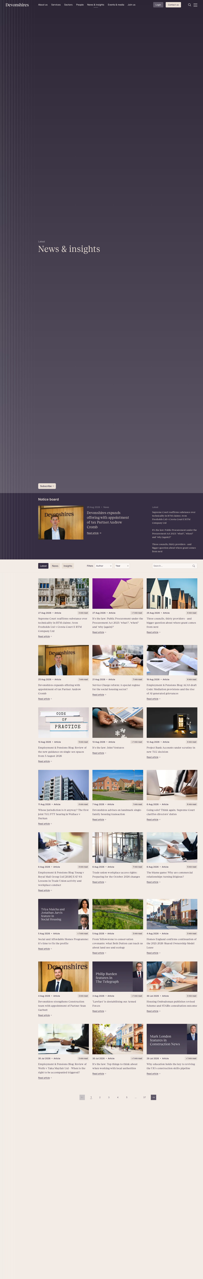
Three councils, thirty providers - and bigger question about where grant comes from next (174, 548)
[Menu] (195, 5)
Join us (131, 4)
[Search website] (189, 4)
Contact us (173, 4)
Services (56, 4)
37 (145, 1098)
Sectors (68, 4)
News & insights (95, 4)
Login (158, 4)
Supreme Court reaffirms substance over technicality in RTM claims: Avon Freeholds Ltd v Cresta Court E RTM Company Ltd (174, 517)
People (80, 4)
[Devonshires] (20, 4)
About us (43, 4)
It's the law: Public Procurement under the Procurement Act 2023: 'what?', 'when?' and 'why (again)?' (174, 533)
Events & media (116, 4)
